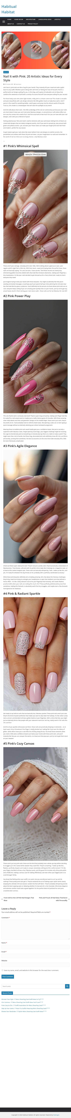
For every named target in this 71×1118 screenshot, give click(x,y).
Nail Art (6, 72)
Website (4, 961)
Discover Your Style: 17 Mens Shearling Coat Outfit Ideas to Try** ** (22, 999)
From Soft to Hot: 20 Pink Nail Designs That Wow (19, 899)
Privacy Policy (33, 24)
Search (67, 986)
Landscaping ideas (44, 19)
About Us (10, 24)
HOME (9, 19)
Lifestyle (57, 19)
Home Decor (18, 19)
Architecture (30, 19)
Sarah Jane (18, 84)
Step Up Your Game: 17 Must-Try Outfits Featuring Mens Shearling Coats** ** (25, 1008)
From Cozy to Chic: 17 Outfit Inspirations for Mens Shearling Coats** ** (23, 1005)
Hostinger (56, 1115)
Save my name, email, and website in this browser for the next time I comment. (31, 970)
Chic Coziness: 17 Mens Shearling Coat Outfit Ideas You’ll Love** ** (22, 1002)
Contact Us (21, 24)
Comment (5, 918)
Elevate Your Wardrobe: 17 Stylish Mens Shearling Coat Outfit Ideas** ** (24, 1011)
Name (4, 943)
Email (3, 952)
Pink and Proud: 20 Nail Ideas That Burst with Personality (53, 899)
